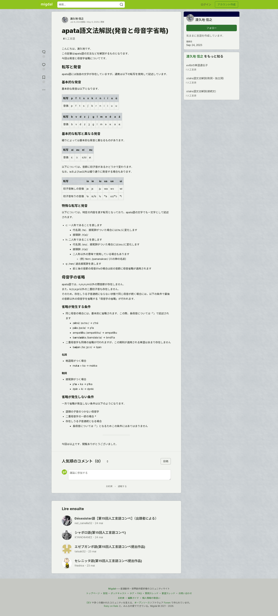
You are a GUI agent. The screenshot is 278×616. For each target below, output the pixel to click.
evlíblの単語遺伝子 (197, 67)
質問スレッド (151, 593)
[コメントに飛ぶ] (44, 66)
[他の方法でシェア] (44, 90)
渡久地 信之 (77, 18)
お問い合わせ (185, 593)
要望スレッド (168, 593)
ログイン (206, 4)
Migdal (112, 588)
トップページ (93, 593)
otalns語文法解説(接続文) (201, 93)
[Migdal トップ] (47, 4)
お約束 (109, 486)
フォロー (211, 28)
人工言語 (69, 38)
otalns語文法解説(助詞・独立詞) (205, 80)
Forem (167, 602)
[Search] (121, 5)
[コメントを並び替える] (107, 461)
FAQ (139, 593)
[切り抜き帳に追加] (44, 79)
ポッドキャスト (118, 593)
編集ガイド (133, 598)
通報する (122, 486)
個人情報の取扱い (151, 598)
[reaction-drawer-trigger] (44, 54)
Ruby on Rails (111, 606)
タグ (132, 593)
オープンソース (142, 602)
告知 (105, 593)
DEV (89, 602)
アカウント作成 (227, 4)
